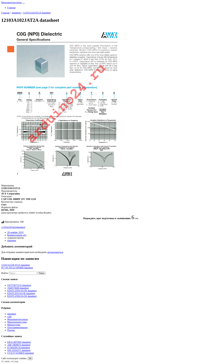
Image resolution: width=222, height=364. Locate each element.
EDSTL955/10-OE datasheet (21, 293)
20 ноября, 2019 (15, 232)
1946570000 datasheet (18, 288)
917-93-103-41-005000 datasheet (17, 267)
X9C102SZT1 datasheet (19, 350)
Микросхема (13, 324)
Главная (11, 7)
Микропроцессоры (17, 322)
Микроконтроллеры (11, 2)
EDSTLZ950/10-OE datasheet (22, 296)
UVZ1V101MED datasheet (20, 353)
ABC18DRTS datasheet (18, 345)
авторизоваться (55, 252)
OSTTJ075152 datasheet (19, 285)
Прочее (11, 330)
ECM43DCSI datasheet (18, 347)
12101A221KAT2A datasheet (15, 265)
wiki (9, 316)
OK (30, 358)
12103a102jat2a (8, 227)
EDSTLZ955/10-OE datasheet (22, 290)
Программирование (17, 327)
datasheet (20, 227)
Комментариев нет (16, 235)
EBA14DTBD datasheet (19, 342)
